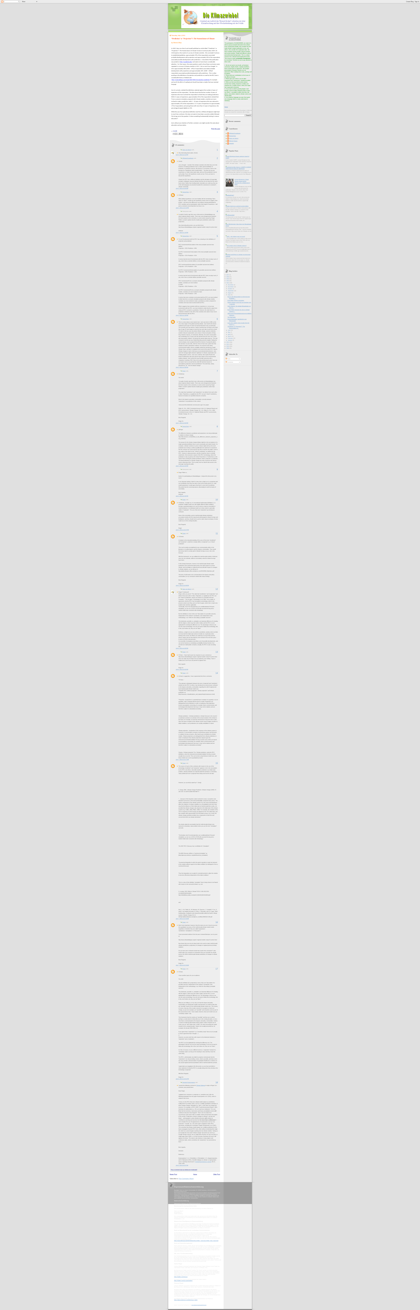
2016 (227, 276)
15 (216, 763)
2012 (227, 342)
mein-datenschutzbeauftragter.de (199, 1305)
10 (216, 499)
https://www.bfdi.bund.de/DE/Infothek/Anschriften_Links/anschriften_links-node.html (196, 1240)
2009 (227, 348)
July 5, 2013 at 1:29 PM (182, 315)
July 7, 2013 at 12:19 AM (182, 965)
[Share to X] (178, 134)
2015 (227, 278)
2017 (227, 274)
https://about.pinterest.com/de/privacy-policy (186, 1300)
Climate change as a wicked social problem (237, 206)
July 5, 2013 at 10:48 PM (182, 585)
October (230, 288)
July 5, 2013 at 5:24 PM (182, 466)
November (231, 286)
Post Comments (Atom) (186, 1178)
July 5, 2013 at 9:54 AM (182, 188)
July (229, 294)
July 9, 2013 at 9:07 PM (182, 1165)
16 (216, 922)
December (231, 284)
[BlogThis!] (176, 134)
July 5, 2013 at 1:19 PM (182, 232)
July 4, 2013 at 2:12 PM (182, 154)
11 (217, 533)
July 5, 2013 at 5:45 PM (182, 496)
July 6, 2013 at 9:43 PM (182, 669)
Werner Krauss (233, 141)
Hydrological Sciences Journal (203, 1161)
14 (216, 673)
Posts (228, 358)
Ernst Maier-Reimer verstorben (236, 300)
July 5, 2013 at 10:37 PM (182, 530)
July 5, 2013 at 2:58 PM (182, 367)
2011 (227, 344)
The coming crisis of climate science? (237, 245)
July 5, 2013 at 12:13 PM (182, 207)
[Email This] (174, 134)
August (230, 292)
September (231, 290)
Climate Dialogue (200, 1085)
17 (216, 969)
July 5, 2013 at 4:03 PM (182, 423)
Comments (230, 362)
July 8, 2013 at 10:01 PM (182, 1079)
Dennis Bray (185, 192)
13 (216, 652)
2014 (227, 280)
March (230, 336)
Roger (184, 371)
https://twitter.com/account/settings (183, 1280)
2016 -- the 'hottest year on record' (236, 236)
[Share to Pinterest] (182, 134)
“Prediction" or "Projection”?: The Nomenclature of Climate (193, 39)
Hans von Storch (186, 149)
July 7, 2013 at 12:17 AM (182, 759)
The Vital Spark (232, 317)
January (230, 340)
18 (216, 1082)
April (229, 334)
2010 (227, 346)
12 (216, 589)
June (229, 330)
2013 (227, 282)
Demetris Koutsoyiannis (188, 1082)
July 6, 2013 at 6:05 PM (182, 648)
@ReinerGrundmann (187, 158)
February (230, 338)
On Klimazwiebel (230, 215)
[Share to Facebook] (180, 134)
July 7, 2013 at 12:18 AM (182, 918)
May (229, 332)
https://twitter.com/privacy (181, 1276)
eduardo (231, 143)
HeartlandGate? (230, 195)
